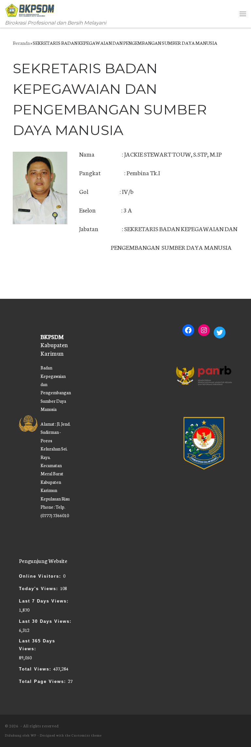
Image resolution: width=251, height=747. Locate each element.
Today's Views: (39, 588)
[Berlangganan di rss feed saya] (244, 729)
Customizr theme (87, 735)
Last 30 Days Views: (46, 621)
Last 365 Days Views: (37, 644)
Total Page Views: (43, 681)
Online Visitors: (41, 576)
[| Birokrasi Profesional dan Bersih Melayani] (30, 9)
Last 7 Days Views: (45, 601)
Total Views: (36, 669)
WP (33, 735)
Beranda (21, 42)
